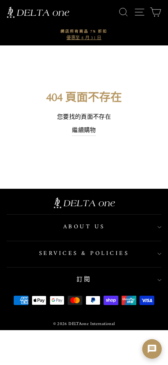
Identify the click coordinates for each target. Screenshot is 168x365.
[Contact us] (152, 349)
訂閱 (84, 280)
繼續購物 (84, 131)
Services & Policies (84, 253)
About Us (84, 227)
